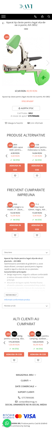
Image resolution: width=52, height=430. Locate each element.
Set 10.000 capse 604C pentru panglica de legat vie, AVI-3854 (15, 148)
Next (47, 63)
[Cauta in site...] (49, 16)
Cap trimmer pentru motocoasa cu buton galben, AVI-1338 (37, 148)
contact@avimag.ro (27, 401)
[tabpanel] (26, 60)
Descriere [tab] (8, 252)
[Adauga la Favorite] (15, 175)
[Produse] (3, 17)
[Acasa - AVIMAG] (26, 7)
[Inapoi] (2, 23)
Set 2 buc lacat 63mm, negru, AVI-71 (37, 208)
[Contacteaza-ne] (35, 16)
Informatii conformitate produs (17, 299)
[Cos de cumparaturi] (42, 16)
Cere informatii (36, 123)
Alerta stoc (27, 108)
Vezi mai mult (11, 295)
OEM (26, 29)
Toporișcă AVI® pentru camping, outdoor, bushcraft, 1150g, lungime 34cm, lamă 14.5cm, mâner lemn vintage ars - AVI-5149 (38, 337)
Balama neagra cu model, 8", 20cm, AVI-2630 (15, 208)
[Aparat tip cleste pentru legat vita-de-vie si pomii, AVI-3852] (26, 60)
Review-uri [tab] (9, 305)
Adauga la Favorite (15, 123)
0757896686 (27, 397)
